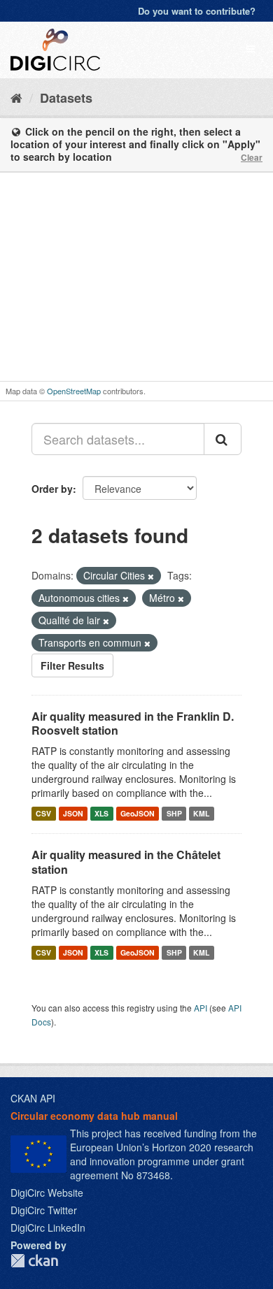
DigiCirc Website (46, 1193)
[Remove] (151, 576)
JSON (73, 813)
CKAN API (32, 1098)
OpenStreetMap (74, 390)
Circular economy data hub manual (94, 1116)
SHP (174, 813)
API (200, 1008)
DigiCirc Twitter (43, 1210)
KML (201, 813)
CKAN (34, 1260)
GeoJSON (137, 813)
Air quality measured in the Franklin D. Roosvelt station (132, 723)
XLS (101, 813)
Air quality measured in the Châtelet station (125, 862)
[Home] (16, 97)
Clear (251, 157)
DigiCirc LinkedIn (47, 1227)
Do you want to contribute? (196, 10)
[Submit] (222, 439)
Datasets (66, 98)
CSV (43, 813)
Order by (52, 489)
